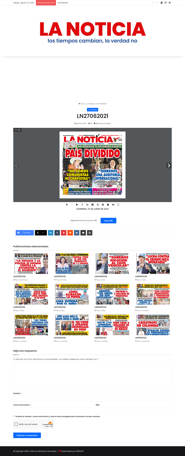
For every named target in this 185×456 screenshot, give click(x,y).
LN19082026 (141, 276)
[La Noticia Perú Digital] (92, 31)
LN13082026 (62, 3)
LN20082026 (101, 276)
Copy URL (108, 220)
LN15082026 (141, 307)
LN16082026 (100, 307)
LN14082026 (19, 337)
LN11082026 (140, 337)
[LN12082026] (113, 325)
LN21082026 (60, 276)
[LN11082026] (153, 325)
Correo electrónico (22, 405)
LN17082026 (60, 307)
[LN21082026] (72, 263)
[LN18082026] (31, 294)
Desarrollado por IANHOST (72, 451)
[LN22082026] (31, 263)
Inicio (82, 104)
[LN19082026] (153, 263)
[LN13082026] (72, 325)
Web (97, 405)
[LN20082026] (113, 263)
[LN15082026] (153, 294)
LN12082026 (100, 337)
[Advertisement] (92, 79)
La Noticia (90, 104)
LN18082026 (19, 307)
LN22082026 (19, 276)
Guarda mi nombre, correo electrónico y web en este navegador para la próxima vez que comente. (58, 416)
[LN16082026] (113, 294)
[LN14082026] (31, 325)
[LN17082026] (72, 294)
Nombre (17, 393)
